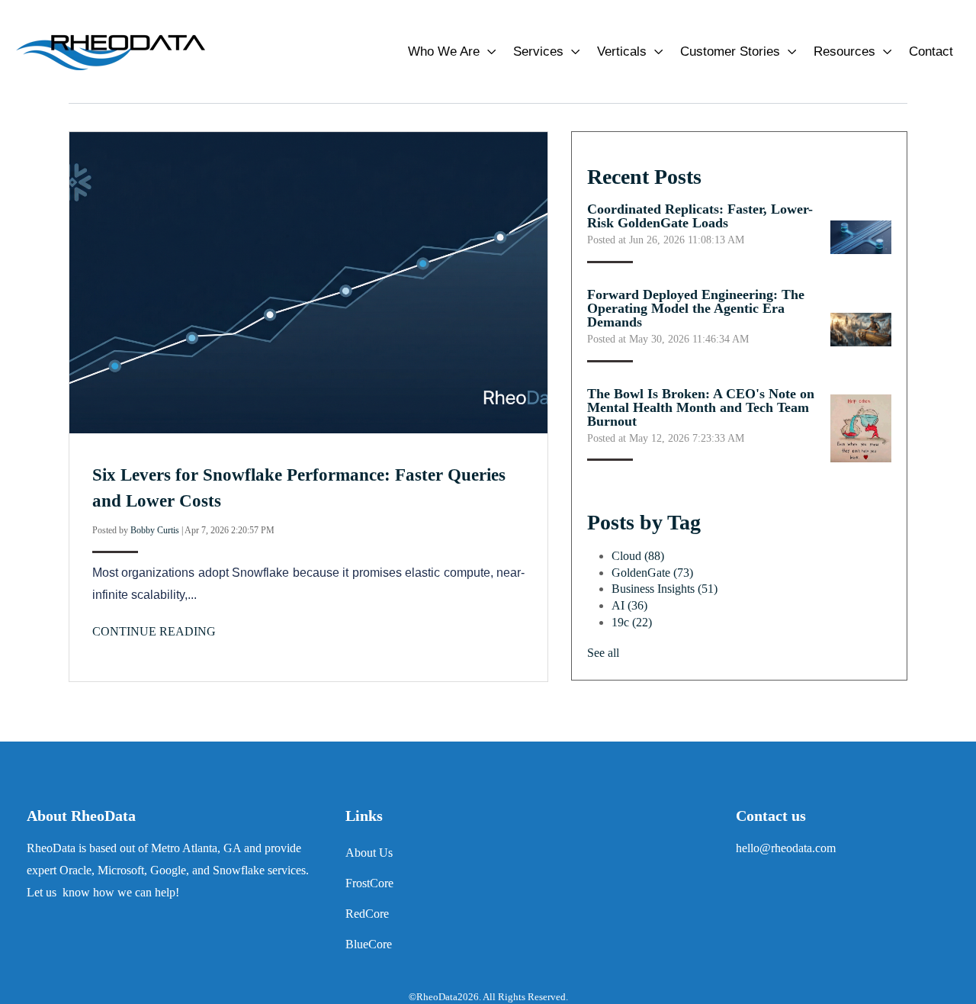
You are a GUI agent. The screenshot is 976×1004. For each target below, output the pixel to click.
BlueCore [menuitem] (368, 944)
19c (632, 622)
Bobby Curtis (154, 530)
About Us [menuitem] (369, 852)
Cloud (638, 555)
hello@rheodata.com (786, 847)
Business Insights (665, 588)
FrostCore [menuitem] (369, 883)
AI (629, 605)
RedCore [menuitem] (367, 913)
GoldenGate (652, 572)
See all (603, 652)
